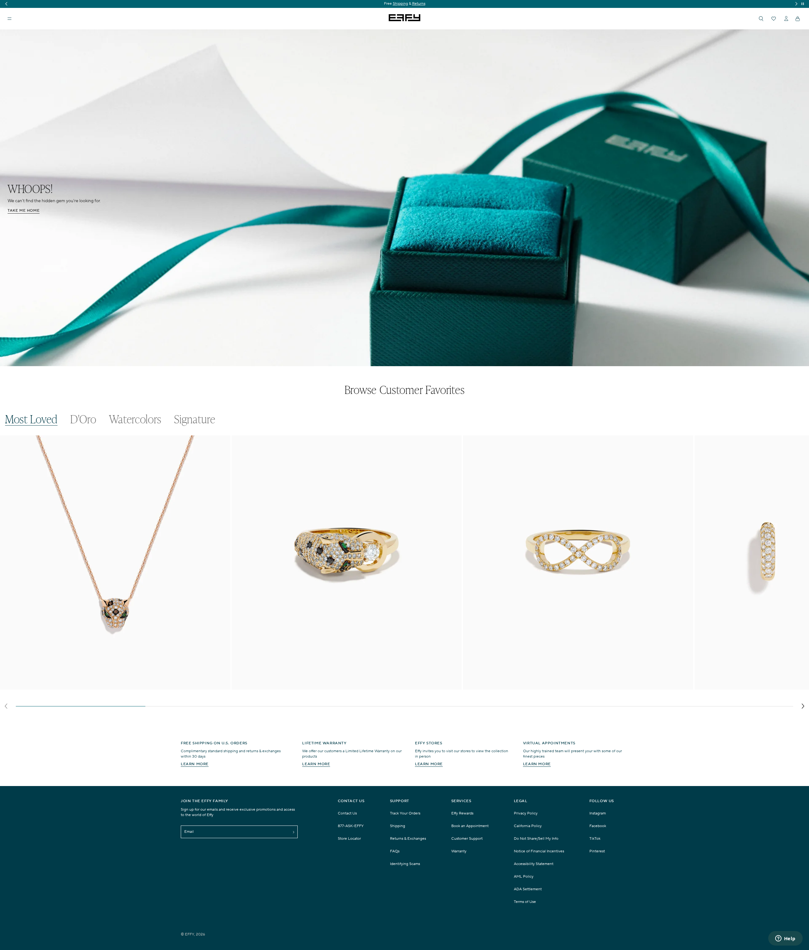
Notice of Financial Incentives (539, 851)
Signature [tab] (194, 419)
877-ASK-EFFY (351, 826)
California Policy (528, 826)
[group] (404, 4)
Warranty (458, 851)
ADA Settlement (528, 889)
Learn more (195, 764)
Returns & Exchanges (408, 838)
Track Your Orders (405, 813)
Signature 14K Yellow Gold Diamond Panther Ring (288, 686)
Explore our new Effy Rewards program (404, 3)
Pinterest (597, 851)
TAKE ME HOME (24, 210)
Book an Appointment (470, 826)
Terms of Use (525, 901)
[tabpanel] (404, 574)
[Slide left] (6, 706)
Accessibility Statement (533, 864)
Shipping (397, 826)
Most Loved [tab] (31, 419)
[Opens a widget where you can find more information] (785, 939)
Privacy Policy (526, 813)
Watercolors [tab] (135, 419)
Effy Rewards (462, 813)
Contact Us (347, 813)
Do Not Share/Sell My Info (536, 838)
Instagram (597, 813)
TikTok (594, 838)
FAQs (394, 851)
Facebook (597, 826)
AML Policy (523, 876)
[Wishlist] (773, 18)
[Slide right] (803, 706)
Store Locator (349, 838)
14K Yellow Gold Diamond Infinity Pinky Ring (515, 686)
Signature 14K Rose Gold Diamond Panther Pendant (59, 686)
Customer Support (467, 838)
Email (189, 831)
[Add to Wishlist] (221, 453)
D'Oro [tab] (83, 419)
